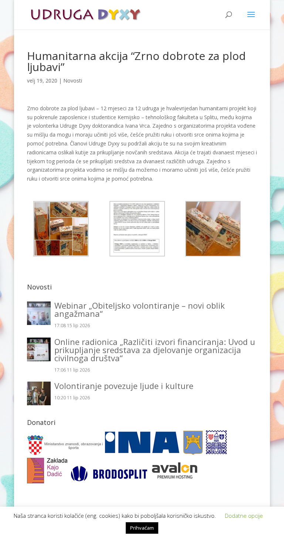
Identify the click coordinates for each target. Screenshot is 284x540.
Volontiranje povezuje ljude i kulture (123, 385)
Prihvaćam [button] (142, 527)
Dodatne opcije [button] (244, 515)
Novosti (72, 80)
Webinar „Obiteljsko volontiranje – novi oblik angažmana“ (139, 309)
